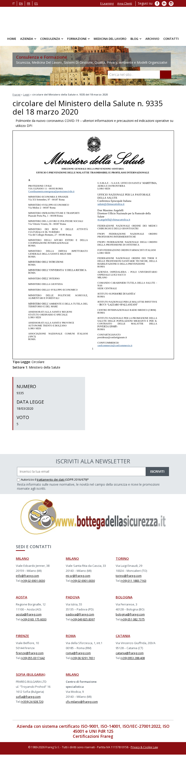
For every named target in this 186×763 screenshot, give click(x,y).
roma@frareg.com (78, 653)
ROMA (71, 635)
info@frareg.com (27, 576)
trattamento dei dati (51, 479)
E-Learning (107, 3)
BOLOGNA (124, 597)
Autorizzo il (29, 479)
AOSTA (21, 597)
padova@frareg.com (80, 614)
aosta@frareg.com (29, 614)
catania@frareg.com (130, 653)
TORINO (122, 558)
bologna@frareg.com (130, 614)
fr (28, 3)
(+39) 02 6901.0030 (33, 581)
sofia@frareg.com (28, 697)
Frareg (16, 94)
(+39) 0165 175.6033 (33, 619)
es (36, 3)
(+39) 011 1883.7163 (133, 581)
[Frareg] (93, 19)
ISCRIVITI (157, 471)
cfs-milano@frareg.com (82, 702)
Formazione (77, 39)
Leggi (26, 94)
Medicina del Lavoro (110, 39)
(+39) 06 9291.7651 (83, 658)
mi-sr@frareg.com (78, 576)
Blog (134, 39)
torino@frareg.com (129, 576)
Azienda (26, 39)
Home (11, 39)
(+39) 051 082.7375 (132, 619)
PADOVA (73, 597)
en (21, 3)
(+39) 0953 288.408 (132, 658)
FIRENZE (22, 635)
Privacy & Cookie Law (144, 747)
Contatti (171, 39)
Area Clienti (124, 3)
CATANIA (123, 635)
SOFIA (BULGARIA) (30, 674)
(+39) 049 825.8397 (83, 619)
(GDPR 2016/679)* (77, 479)
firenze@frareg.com (30, 653)
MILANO (22, 558)
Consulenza (50, 39)
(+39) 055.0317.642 (33, 658)
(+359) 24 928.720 (32, 702)
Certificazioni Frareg (93, 736)
